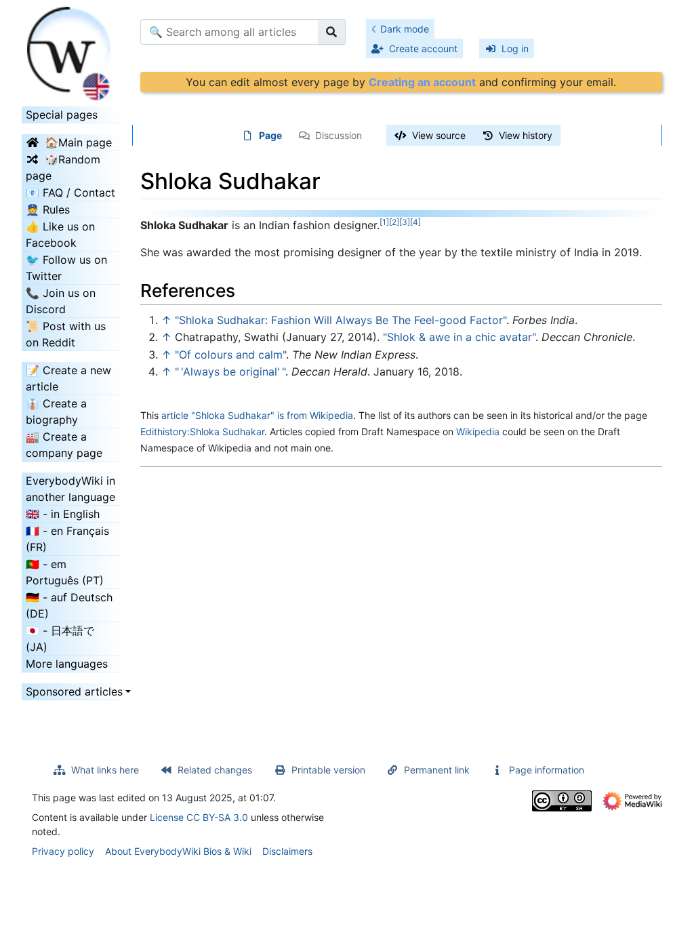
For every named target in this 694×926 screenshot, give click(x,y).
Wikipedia (477, 431)
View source (439, 135)
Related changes (215, 770)
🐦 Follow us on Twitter (66, 268)
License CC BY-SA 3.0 (199, 817)
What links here (105, 770)
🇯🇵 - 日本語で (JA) (60, 638)
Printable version (328, 770)
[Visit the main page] (71, 49)
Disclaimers (287, 851)
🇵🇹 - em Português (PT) (65, 572)
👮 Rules (48, 209)
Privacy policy (63, 851)
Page (270, 135)
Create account (423, 48)
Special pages (62, 114)
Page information (546, 770)
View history (525, 135)
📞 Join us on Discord (61, 301)
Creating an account (422, 82)
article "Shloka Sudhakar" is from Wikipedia (257, 415)
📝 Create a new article (68, 378)
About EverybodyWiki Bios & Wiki (178, 851)
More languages (67, 663)
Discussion (338, 135)
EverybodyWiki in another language (70, 489)
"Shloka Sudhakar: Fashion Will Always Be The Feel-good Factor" (340, 320)
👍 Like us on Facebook (60, 234)
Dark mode (404, 29)
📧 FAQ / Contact (70, 192)
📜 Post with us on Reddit (66, 334)
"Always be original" (230, 371)
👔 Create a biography (56, 411)
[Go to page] (332, 32)
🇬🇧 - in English (63, 514)
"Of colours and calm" (230, 354)
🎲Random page (63, 167)
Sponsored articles (71, 691)
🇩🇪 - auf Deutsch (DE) (69, 605)
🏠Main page (78, 142)
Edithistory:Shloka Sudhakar (202, 431)
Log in (515, 48)
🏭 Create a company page (64, 445)
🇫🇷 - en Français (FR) (67, 539)
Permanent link (437, 770)
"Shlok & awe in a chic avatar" (459, 337)
